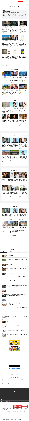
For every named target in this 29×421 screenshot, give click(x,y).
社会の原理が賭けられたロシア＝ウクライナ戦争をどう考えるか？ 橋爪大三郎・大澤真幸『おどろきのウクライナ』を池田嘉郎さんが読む (14, 57)
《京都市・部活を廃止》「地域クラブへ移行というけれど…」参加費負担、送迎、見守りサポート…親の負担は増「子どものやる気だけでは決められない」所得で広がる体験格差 (14, 230)
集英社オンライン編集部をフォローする (15, 368)
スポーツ (15, 379)
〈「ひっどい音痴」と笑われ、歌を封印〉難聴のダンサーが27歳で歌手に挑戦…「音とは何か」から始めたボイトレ (6, 145)
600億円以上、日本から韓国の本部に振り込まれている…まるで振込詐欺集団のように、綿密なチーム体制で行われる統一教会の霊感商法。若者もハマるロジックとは (14, 29)
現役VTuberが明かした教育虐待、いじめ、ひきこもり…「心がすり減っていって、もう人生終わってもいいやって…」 (6, 122)
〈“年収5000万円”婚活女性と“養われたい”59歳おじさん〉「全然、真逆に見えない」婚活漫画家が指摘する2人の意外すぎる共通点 (23, 145)
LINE (17, 377)
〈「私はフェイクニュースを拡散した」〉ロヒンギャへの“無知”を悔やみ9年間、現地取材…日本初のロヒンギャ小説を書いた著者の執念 (23, 229)
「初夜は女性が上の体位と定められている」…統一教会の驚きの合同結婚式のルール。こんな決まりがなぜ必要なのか (22, 29)
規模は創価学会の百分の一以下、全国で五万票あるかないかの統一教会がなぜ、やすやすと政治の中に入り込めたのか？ (14, 43)
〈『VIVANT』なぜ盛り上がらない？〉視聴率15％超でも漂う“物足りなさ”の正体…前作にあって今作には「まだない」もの (14, 110)
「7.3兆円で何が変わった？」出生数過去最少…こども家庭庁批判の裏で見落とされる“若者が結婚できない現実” (14, 179)
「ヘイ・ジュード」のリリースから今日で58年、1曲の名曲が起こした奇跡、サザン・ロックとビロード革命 (14, 157)
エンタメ (11, 107)
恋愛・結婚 (22, 379)
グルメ (15, 383)
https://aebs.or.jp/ (5, 409)
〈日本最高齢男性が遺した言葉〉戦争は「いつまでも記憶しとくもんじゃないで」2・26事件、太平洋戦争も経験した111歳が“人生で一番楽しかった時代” (22, 122)
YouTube (15, 377)
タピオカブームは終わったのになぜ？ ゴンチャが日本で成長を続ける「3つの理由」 (22, 91)
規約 (24, 411)
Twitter (11, 377)
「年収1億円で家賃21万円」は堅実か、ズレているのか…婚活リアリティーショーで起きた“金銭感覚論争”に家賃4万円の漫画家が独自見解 (6, 180)
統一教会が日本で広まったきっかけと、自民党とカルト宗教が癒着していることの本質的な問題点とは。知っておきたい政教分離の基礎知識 (6, 43)
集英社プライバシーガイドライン (10, 411)
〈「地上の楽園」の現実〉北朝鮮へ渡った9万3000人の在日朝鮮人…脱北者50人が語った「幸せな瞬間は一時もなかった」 (6, 229)
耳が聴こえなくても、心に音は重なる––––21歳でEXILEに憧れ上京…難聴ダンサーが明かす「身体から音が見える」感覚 (14, 145)
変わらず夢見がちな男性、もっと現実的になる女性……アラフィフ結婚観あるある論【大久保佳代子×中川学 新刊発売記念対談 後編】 (14, 192)
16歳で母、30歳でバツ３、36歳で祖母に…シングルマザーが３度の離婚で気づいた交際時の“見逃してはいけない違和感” (23, 179)
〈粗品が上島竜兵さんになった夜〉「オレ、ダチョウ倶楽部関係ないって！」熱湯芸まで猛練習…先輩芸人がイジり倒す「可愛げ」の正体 (14, 122)
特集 (2, 383)
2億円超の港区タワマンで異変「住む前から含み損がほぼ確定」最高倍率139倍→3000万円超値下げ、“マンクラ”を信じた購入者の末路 (23, 79)
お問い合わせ (21, 411)
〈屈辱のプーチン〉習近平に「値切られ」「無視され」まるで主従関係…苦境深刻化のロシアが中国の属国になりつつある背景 (14, 92)
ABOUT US (5, 411)
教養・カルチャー (3, 26)
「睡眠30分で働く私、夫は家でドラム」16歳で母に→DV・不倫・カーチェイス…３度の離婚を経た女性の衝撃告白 (6, 192)
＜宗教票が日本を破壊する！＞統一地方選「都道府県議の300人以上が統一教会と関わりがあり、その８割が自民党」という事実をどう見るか (6, 57)
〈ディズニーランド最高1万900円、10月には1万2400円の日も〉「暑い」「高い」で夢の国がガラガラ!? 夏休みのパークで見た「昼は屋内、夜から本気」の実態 (6, 158)
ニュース (3, 76)
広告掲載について (17, 411)
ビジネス (11, 76)
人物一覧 (3, 65)
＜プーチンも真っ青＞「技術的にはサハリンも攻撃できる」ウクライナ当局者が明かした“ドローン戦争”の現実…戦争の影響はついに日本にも (14, 79)
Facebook (13, 377)
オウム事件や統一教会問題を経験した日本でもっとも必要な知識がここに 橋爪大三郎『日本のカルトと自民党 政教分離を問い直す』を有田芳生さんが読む (22, 43)
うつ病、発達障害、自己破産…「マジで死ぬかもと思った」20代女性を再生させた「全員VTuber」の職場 (22, 109)
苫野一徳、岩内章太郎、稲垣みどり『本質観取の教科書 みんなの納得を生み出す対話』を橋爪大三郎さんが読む (6, 28)
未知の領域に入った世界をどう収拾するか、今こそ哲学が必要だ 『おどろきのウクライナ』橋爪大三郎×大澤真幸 (22, 56)
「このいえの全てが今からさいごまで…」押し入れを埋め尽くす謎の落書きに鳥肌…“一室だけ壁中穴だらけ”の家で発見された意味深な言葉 (6, 110)
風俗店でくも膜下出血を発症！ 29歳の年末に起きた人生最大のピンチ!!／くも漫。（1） (15, 325)
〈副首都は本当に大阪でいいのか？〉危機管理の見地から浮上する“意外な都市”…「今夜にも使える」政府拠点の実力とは (6, 92)
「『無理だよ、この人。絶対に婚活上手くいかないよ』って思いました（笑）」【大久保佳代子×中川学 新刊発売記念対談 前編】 (23, 192)
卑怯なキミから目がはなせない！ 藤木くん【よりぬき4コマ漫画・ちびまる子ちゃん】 (15, 330)
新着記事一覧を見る (14, 235)
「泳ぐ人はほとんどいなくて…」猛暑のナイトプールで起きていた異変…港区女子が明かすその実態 (6, 78)
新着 (2, 379)
